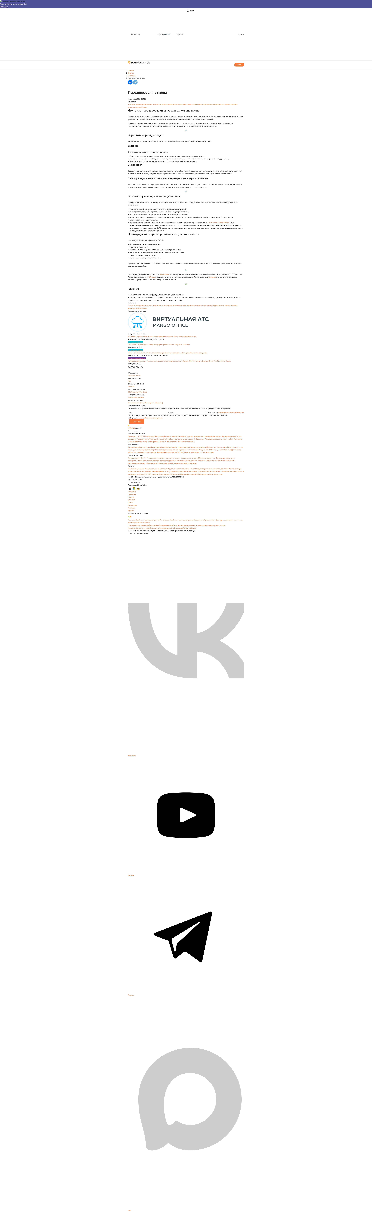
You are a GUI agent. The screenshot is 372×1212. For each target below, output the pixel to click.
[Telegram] (135, 82)
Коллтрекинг (133, 461)
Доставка (131, 500)
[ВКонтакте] (130, 82)
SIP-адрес (152, 277)
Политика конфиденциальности (162, 528)
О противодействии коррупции (185, 528)
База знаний (174, 450)
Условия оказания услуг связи (139, 528)
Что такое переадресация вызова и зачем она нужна (147, 104)
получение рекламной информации (231, 412)
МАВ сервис (182, 436)
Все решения (146, 471)
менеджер (212, 277)
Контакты (131, 508)
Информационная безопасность (156, 469)
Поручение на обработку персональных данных (176, 525)
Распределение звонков (214, 439)
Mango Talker (164, 274)
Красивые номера (188, 469)
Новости (131, 497)
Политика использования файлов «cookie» (143, 525)
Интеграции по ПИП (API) (175, 452)
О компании (132, 505)
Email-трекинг (211, 461)
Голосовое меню (143, 439)
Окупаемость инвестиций (225, 461)
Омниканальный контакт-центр (139, 447)
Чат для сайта (219, 450)
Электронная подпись (136, 397)
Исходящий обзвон (158, 447)
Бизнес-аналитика (208, 458)
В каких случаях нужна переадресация (199, 104)
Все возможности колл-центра (145, 452)
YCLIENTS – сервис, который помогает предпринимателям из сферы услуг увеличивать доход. (162, 337)
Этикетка (174, 436)
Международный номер (204, 469)
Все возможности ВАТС (186, 442)
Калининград (135, 34)
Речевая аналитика (154, 458)
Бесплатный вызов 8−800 (222, 469)
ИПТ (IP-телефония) (148, 436)
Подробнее (4, 7)
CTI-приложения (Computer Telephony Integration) (145, 403)
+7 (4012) (163, 34)
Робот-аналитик (152, 463)
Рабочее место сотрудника (217, 447)
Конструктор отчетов (235, 447)
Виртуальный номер (162, 436)
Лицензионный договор (202, 520)
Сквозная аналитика (182, 461)
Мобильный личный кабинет (159, 439)
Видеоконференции (229, 436)
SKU (129, 381)
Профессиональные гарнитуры (209, 471)
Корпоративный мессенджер (211, 436)
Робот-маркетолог (164, 463)
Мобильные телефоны (205, 474)
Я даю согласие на (146, 418)
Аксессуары (218, 474)
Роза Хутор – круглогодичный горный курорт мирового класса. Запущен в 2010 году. (159, 345)
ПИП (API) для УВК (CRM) (204, 450)
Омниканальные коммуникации (177, 447)
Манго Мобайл (228, 439)
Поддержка (180, 34)
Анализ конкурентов (167, 461)
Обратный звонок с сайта (168, 442)
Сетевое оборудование (229, 471)
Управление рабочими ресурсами (156, 450)
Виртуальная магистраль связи (182, 439)
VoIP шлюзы (174, 474)
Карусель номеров (193, 436)
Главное (144, 107)
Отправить (137, 422)
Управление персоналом (198, 447)
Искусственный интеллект (170, 458)
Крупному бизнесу (175, 469)
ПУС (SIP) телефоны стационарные (176, 471)
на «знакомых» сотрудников (218, 223)
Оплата (130, 502)
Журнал (131, 511)
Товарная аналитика (198, 461)
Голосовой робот (134, 458)
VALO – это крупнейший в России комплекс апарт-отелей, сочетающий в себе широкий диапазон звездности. (167, 353)
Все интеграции (208, 452)
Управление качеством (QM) (191, 458)
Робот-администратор (136, 450)
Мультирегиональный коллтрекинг (184, 463)
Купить (239, 65)
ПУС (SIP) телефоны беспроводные (157, 474)
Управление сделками (187, 450)
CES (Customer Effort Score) (137, 392)
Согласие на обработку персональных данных (177, 520)
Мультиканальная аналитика (148, 461)
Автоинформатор (140, 442)
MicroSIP (131, 387)
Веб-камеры (193, 471)
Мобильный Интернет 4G (188, 474)
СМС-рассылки (199, 439)
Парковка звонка (134, 376)
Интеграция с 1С (197, 452)
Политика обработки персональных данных (144, 520)
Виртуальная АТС (134, 436)
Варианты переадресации (175, 104)
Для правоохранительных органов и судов (209, 525)
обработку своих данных (153, 418)
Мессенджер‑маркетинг (137, 463)
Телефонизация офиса (136, 469)
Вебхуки (187, 452)
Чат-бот (144, 458)
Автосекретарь (153, 442)
